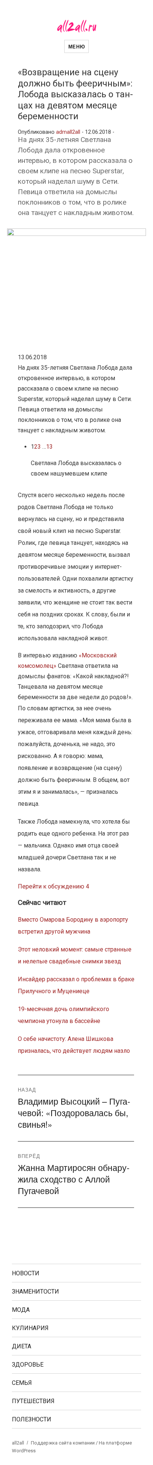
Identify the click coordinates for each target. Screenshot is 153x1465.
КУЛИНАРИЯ (30, 1328)
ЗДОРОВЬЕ (27, 1364)
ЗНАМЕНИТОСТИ (35, 1291)
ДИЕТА (21, 1346)
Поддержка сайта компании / (65, 1443)
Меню (76, 46)
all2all (18, 1443)
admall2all (68, 132)
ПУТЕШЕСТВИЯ (33, 1401)
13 (49, 446)
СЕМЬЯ (22, 1382)
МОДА (21, 1309)
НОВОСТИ (25, 1273)
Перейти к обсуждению (53, 886)
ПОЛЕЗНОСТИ (31, 1419)
